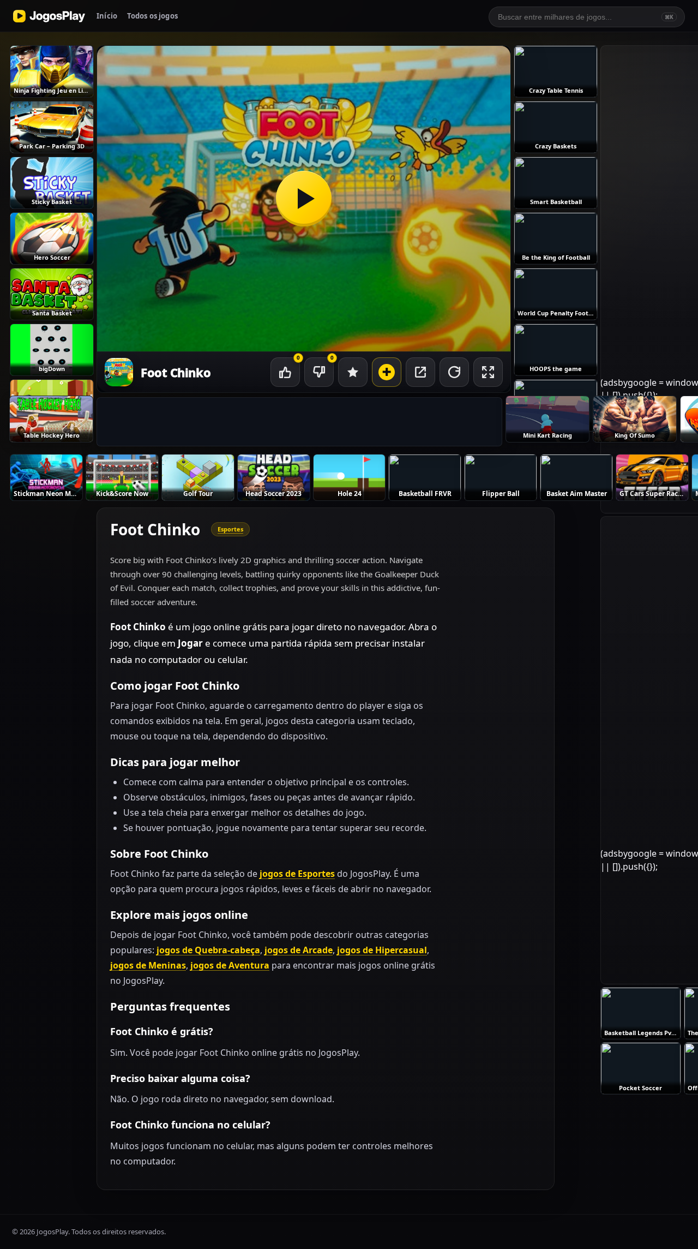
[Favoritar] (353, 372)
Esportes (230, 529)
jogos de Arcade (298, 950)
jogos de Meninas (148, 965)
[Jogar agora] (303, 198)
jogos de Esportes (297, 874)
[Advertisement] (299, 422)
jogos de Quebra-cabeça (208, 950)
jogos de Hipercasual (382, 950)
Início (107, 16)
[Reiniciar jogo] (454, 372)
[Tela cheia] (488, 372)
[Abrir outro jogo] (386, 372)
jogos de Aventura (229, 965)
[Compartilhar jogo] (420, 372)
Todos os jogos (152, 16)
